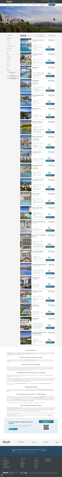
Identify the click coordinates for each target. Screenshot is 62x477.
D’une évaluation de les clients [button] (12, 73)
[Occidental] (45, 442)
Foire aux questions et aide (37, 461)
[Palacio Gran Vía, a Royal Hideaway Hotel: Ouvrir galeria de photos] (30, 234)
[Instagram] (22, 473)
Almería (9, 40)
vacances (10, 64)
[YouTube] (25, 473)
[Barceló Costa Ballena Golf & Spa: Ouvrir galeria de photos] (30, 221)
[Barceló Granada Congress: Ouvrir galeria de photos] (30, 207)
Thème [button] (8, 54)
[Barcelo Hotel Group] (5, 473)
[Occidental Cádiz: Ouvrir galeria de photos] (30, 317)
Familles (10, 60)
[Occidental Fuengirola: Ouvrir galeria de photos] (30, 151)
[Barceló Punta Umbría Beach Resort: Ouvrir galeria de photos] (30, 263)
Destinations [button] (9, 38)
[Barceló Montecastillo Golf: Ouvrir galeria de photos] (30, 121)
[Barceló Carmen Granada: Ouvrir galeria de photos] (30, 164)
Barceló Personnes (6, 466)
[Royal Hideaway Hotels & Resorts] (21, 442)
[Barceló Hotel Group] (9, 2)
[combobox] (14, 5)
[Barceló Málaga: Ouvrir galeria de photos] (30, 66)
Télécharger (48, 460)
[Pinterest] (27, 473)
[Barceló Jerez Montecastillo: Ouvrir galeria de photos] (30, 250)
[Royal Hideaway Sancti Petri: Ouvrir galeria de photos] (30, 179)
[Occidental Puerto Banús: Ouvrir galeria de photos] (30, 53)
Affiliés (22, 460)
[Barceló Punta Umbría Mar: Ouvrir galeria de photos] (30, 136)
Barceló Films (5, 464)
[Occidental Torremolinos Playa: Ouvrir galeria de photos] (30, 39)
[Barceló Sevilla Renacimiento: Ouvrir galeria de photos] (30, 94)
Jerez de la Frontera (12, 46)
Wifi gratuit (10, 56)
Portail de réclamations (6, 467)
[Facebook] (20, 473)
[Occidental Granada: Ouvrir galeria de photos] (30, 277)
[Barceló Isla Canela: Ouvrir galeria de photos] (30, 193)
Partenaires (22, 461)
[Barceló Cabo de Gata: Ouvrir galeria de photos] (30, 107)
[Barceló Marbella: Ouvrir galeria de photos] (30, 79)
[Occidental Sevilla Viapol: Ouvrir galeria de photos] (30, 290)
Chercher (51, 4)
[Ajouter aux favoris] (21, 39)
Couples (10, 58)
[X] (23, 473)
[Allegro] (57, 442)
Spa (9, 62)
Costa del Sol (10, 48)
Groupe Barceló (5, 460)
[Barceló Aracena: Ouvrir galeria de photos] (30, 304)
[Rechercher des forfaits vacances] (8, 5)
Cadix (9, 42)
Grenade (10, 50)
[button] (51, 0)
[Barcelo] (34, 442)
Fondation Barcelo (6, 461)
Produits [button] (8, 70)
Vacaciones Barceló (6, 463)
